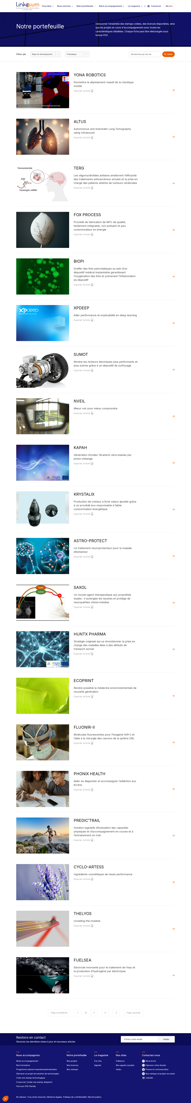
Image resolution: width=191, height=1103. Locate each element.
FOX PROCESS (87, 214)
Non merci (11, 1090)
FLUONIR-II (84, 727)
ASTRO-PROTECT (90, 540)
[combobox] (46, 54)
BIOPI (79, 261)
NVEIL (79, 401)
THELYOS (83, 913)
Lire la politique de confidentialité (17, 1081)
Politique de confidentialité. (74, 1097)
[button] (5, 1098)
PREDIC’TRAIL (87, 820)
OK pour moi (48, 1090)
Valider (170, 54)
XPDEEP (81, 308)
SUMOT (81, 354)
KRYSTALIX (84, 494)
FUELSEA (82, 960)
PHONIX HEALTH (89, 773)
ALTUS (80, 121)
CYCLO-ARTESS (89, 867)
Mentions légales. (54, 1097)
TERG (79, 168)
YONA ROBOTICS (90, 75)
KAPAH (80, 447)
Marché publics (94, 1097)
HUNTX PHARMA (90, 634)
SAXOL (80, 587)
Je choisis (30, 1090)
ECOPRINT (84, 680)
